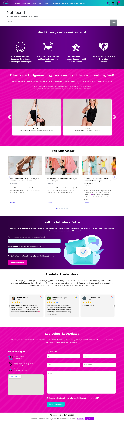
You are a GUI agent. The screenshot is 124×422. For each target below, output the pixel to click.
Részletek (80, 419)
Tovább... (14, 203)
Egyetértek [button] (90, 419)
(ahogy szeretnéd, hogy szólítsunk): (26, 237)
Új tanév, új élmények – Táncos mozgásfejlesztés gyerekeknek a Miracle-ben (97, 180)
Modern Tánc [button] (37, 3)
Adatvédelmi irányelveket (80, 398)
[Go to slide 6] (64, 208)
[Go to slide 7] (66, 208)
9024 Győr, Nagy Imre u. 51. (22, 365)
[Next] (115, 177)
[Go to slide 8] (67, 208)
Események (74, 3)
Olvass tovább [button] (52, 314)
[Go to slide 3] (59, 208)
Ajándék (82, 3)
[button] (9, 117)
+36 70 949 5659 (19, 358)
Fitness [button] (46, 3)
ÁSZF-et (98, 398)
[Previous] (9, 177)
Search (113, 23)
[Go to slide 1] (56, 208)
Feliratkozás (17, 263)
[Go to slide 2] (57, 208)
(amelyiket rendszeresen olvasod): (26, 246)
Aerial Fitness (26, 3)
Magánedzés (56, 3)
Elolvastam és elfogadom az (32, 256)
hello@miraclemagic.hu (21, 370)
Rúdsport (17, 3)
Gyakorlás (65, 3)
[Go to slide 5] (62, 208)
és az (74, 398)
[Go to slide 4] (61, 208)
